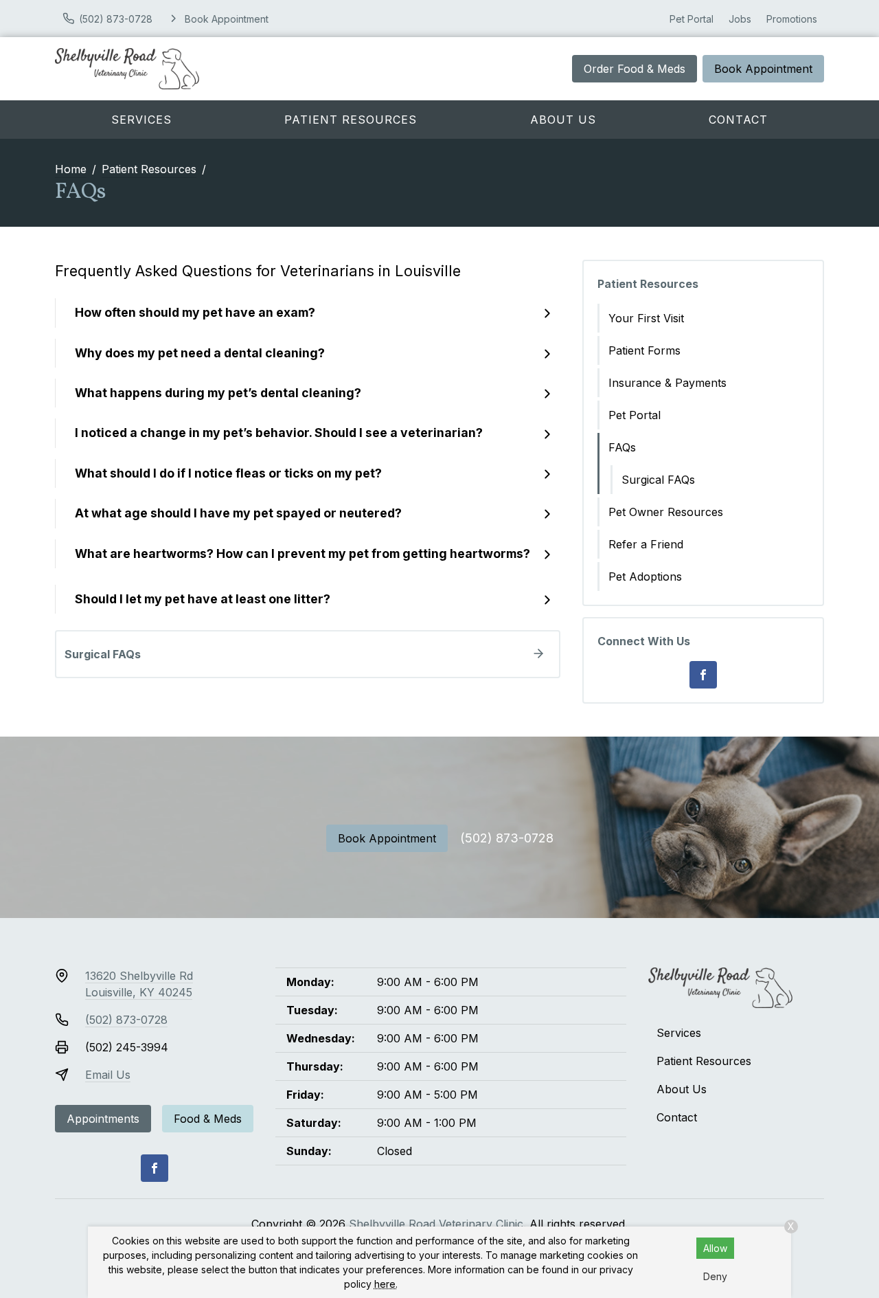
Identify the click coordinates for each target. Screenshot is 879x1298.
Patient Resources (350, 119)
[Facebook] (703, 675)
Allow (715, 1248)
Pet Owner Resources (665, 512)
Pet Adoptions (645, 576)
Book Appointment (763, 69)
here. (386, 1284)
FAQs (622, 447)
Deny (715, 1276)
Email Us (107, 1075)
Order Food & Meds (634, 69)
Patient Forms (644, 350)
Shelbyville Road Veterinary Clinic (436, 1224)
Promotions (791, 19)
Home (71, 169)
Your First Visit (646, 318)
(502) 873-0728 (506, 838)
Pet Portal (692, 19)
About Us (563, 119)
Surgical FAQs (658, 479)
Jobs (740, 19)
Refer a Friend (645, 544)
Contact (738, 119)
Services (141, 119)
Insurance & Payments (667, 383)
